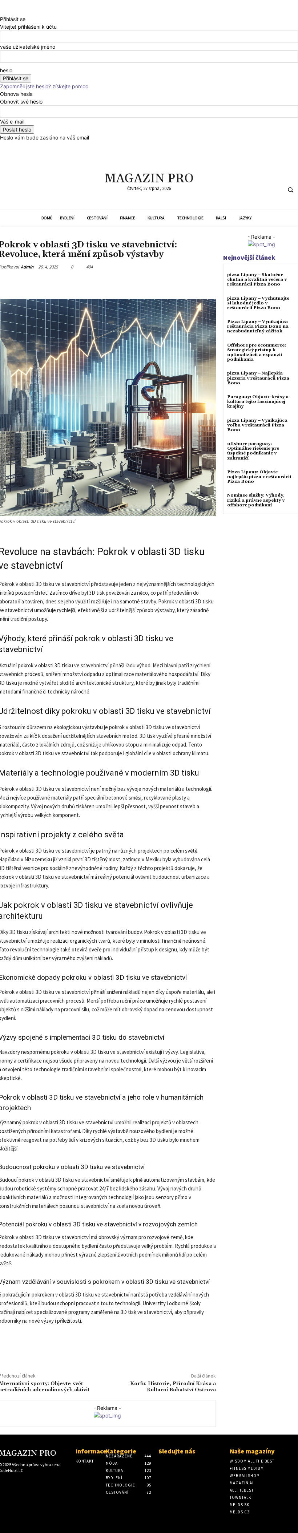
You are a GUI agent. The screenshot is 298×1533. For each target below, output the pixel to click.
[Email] (116, 283)
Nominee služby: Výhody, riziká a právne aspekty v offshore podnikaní (256, 500)
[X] (222, 173)
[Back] (2, 11)
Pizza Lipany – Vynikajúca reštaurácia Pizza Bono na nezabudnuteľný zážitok (258, 326)
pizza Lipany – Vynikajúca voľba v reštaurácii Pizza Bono (257, 425)
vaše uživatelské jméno (27, 47)
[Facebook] (209, 173)
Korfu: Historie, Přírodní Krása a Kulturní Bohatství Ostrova (173, 1386)
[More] (133, 283)
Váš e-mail (12, 121)
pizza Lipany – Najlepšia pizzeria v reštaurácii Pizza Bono (258, 378)
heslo (6, 70)
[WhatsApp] (99, 283)
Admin (27, 267)
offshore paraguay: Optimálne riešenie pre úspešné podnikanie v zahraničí (253, 451)
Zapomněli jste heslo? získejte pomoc (44, 86)
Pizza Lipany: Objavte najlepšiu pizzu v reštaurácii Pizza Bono (259, 476)
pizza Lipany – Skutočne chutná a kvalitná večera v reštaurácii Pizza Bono (257, 279)
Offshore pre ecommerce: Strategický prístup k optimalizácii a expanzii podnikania (256, 353)
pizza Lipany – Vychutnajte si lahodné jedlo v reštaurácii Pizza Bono (258, 303)
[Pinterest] (82, 283)
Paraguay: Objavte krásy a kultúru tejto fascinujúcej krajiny (258, 401)
